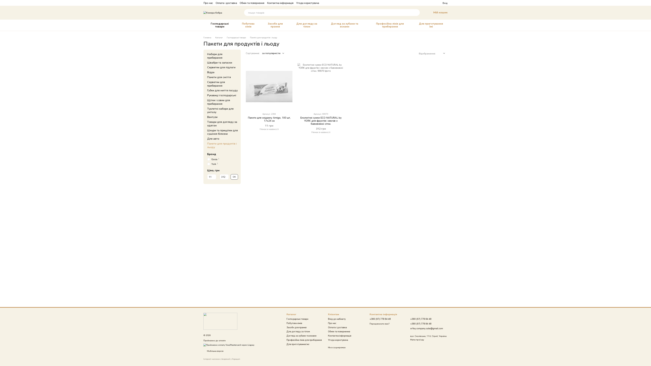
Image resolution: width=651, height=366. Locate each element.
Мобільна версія (214, 351)
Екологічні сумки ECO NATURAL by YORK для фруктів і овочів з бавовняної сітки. (321, 120)
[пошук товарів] (416, 12)
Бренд (211, 154)
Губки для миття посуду (222, 90)
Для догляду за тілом (306, 25)
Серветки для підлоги (221, 67)
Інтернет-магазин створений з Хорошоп (221, 359)
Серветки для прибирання (216, 83)
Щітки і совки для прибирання (218, 101)
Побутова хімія (248, 25)
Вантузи (212, 116)
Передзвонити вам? (379, 323)
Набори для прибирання (214, 55)
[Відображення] (442, 53)
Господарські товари (220, 25)
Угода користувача (307, 2)
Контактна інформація (280, 2)
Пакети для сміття (219, 77)
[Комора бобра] (220, 321)
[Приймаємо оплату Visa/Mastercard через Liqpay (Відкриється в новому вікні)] (228, 344)
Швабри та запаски (219, 62)
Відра (210, 72)
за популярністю (271, 53)
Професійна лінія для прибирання (390, 25)
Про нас (208, 2)
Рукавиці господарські (221, 95)
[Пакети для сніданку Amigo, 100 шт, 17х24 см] (269, 86)
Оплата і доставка (226, 2)
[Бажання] (433, 3)
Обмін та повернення (252, 2)
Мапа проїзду (417, 339)
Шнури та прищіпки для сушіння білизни (222, 132)
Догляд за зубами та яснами (344, 25)
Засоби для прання (275, 25)
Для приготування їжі (431, 25)
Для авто (213, 138)
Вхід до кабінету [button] (337, 319)
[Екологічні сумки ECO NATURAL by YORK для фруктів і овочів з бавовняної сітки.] (321, 86)
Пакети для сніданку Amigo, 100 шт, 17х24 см (269, 119)
